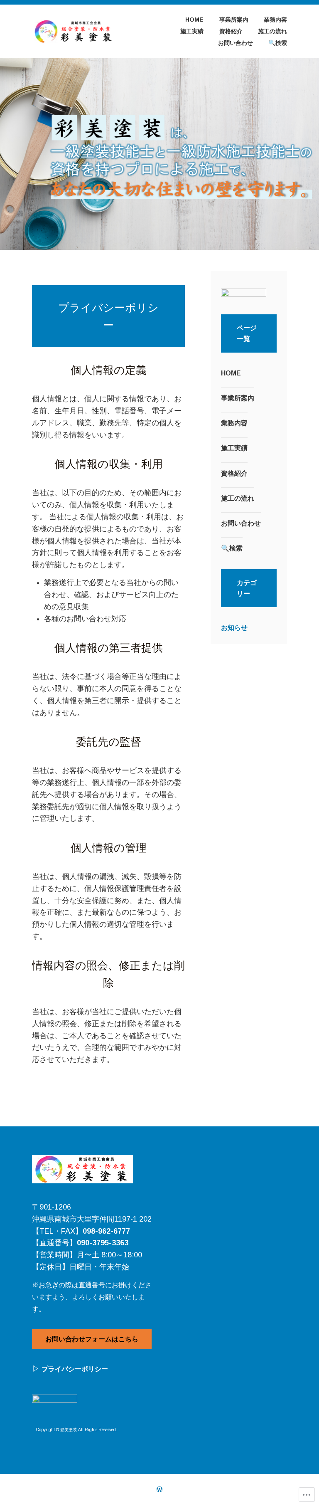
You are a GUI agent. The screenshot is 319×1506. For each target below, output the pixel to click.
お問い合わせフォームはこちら (91, 1339)
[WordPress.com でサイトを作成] (159, 1489)
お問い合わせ (235, 43)
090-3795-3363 (102, 1243)
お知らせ (234, 627)
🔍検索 (277, 43)
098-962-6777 (106, 1231)
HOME (194, 19)
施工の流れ (272, 31)
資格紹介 (231, 31)
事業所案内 (233, 19)
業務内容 (275, 19)
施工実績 (192, 31)
